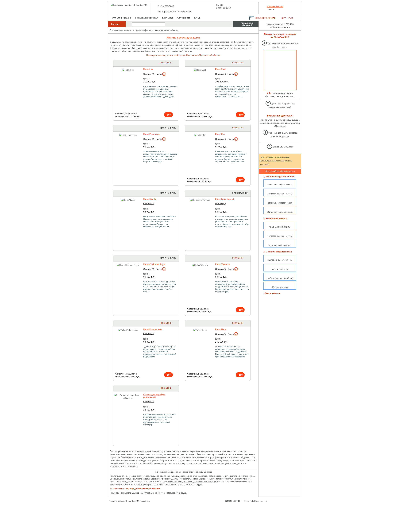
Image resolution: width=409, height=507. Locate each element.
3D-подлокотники (280, 287)
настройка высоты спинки (279, 260)
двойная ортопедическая (280, 203)
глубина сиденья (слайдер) (280, 278)
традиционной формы (279, 227)
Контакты (167, 17)
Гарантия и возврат (146, 17)
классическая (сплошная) (279, 184)
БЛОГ (197, 17)
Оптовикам (183, 17)
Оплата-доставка (121, 17)
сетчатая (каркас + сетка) (279, 194)
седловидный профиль (280, 245)
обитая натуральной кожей (280, 212)
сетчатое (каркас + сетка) (279, 236)
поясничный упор (280, 269)
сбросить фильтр (272, 293)
